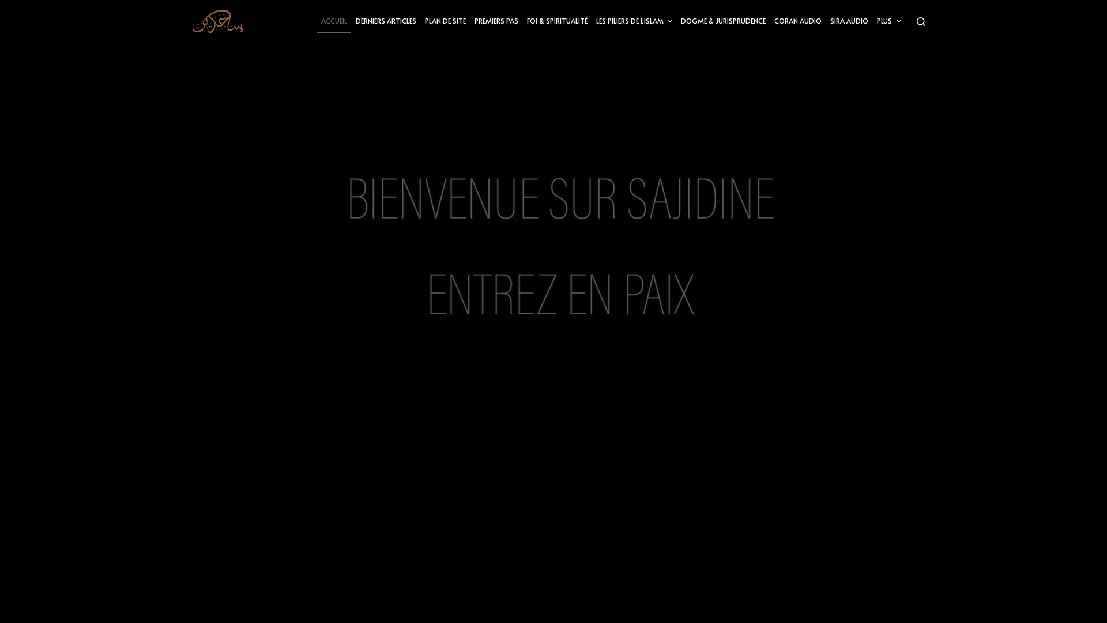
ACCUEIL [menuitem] (334, 20)
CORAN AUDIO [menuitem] (798, 20)
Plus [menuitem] (884, 20)
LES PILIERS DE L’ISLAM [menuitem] (630, 20)
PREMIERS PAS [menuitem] (496, 20)
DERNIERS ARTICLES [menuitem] (386, 20)
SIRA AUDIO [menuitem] (849, 20)
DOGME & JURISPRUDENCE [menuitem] (723, 20)
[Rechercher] (921, 21)
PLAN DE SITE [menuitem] (445, 20)
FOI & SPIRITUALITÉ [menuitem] (557, 20)
